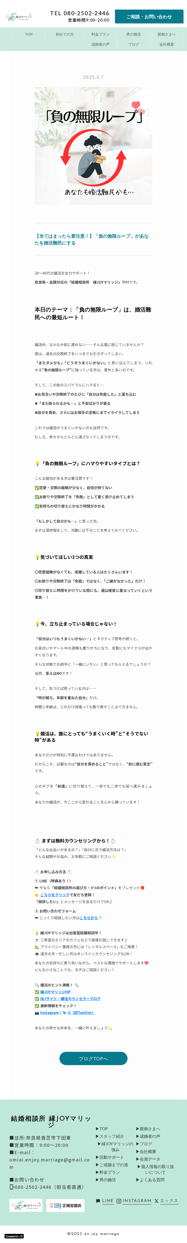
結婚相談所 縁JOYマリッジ (51, 1122)
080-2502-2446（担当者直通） (51, 1187)
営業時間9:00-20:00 (88, 20)
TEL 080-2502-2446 (79, 13)
